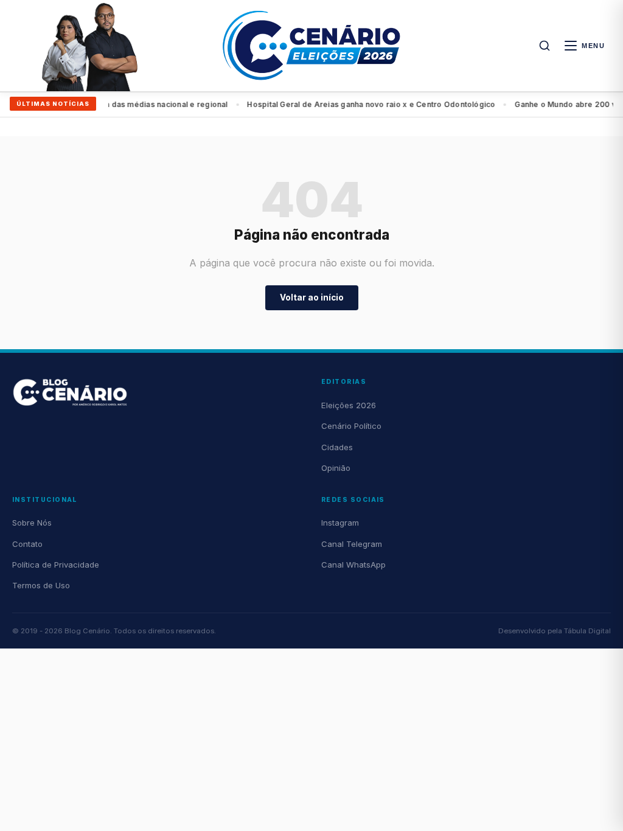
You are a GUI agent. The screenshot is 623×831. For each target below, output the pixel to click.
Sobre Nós (32, 522)
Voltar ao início (312, 297)
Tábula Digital (587, 631)
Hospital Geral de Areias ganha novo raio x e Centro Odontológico (362, 104)
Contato (27, 544)
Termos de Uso (41, 585)
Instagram (340, 522)
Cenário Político (351, 426)
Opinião (335, 468)
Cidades (337, 447)
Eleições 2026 (348, 405)
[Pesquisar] (544, 45)
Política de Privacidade (55, 564)
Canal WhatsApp (353, 564)
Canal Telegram (351, 544)
